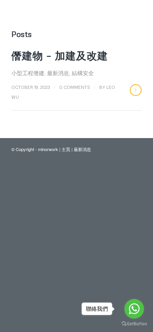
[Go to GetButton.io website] (134, 323)
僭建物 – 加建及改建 (59, 55)
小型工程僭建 (27, 73)
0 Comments (74, 87)
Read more (136, 90)
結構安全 (83, 73)
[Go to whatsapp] (134, 309)
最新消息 (58, 73)
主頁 (66, 149)
